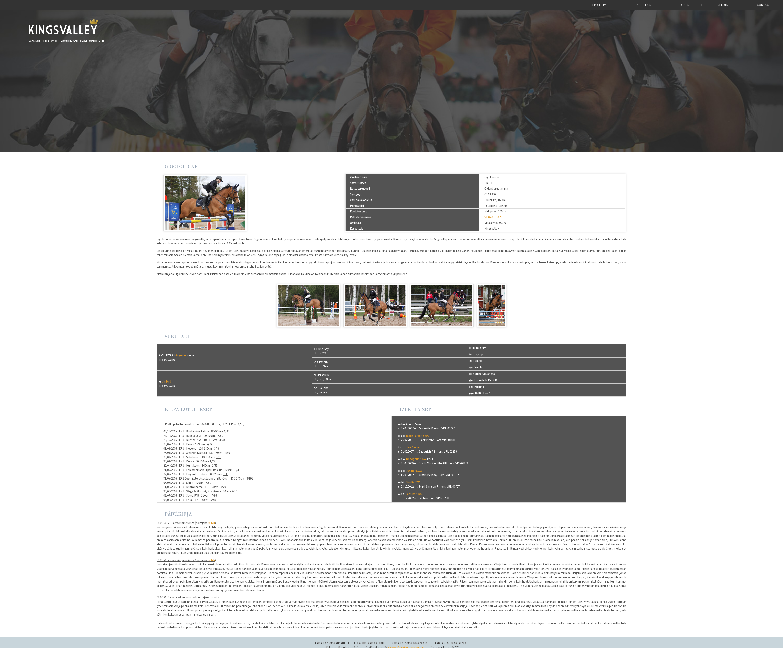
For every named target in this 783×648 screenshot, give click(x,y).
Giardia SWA (413, 482)
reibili (211, 523)
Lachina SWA (414, 494)
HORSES (683, 5)
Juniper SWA (414, 471)
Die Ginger (413, 447)
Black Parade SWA (417, 436)
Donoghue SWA (416, 459)
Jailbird (166, 381)
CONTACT (764, 5)
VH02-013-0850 (493, 217)
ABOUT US (644, 5)
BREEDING (723, 5)
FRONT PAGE (601, 5)
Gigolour (181, 355)
